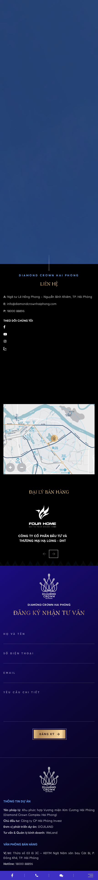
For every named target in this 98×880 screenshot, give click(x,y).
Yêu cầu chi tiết (21, 692)
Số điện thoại (18, 653)
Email (9, 672)
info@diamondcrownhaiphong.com (32, 304)
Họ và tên (14, 634)
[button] (44, 554)
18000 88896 (16, 311)
